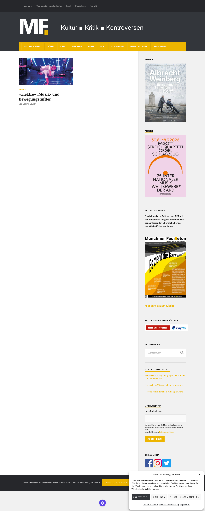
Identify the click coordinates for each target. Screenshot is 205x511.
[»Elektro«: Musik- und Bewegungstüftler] (46, 71)
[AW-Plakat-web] (165, 121)
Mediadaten (80, 6)
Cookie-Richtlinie (150, 504)
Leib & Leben (118, 46)
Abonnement (161, 46)
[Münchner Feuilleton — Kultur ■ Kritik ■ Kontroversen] (102, 26)
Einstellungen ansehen (184, 497)
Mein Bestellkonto (30, 482)
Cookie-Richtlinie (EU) (81, 482)
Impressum (185, 504)
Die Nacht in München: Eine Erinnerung (164, 385)
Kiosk (68, 6)
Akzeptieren (141, 497)
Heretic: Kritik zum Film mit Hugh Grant (164, 391)
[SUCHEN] (182, 352)
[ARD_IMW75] (165, 196)
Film (62, 46)
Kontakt (93, 6)
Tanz (103, 46)
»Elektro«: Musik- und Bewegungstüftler (39, 96)
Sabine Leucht (29, 103)
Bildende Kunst (33, 46)
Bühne (51, 46)
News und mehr (139, 46)
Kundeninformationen (48, 482)
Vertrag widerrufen (117, 482)
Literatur (76, 46)
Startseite (28, 6)
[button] (199, 474)
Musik (91, 46)
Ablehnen (159, 497)
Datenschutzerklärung (169, 504)
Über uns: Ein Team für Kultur (49, 6)
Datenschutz (64, 482)
